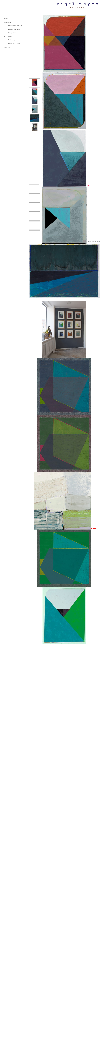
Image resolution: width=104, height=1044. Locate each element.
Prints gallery (14, 29)
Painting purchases (15, 40)
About (6, 18)
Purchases (8, 36)
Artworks (7, 22)
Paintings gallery (15, 26)
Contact (7, 47)
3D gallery (12, 33)
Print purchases (14, 43)
